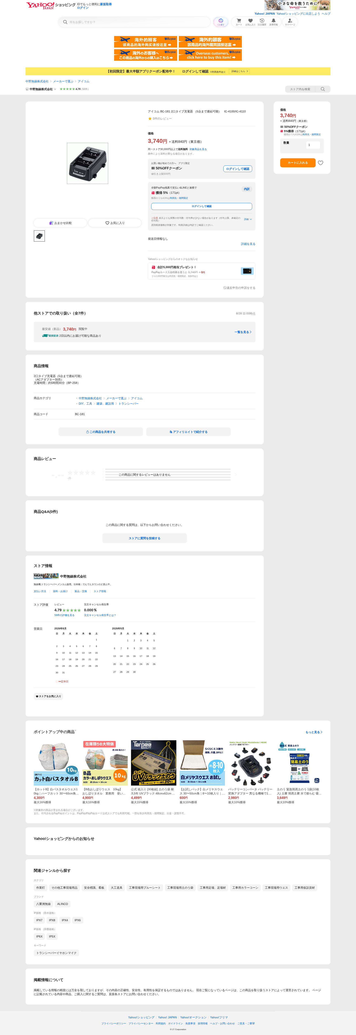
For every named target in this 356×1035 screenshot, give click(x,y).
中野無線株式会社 (37, 81)
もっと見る (313, 732)
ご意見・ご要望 (246, 1023)
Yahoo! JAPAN (265, 13)
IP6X (39, 936)
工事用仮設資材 (305, 887)
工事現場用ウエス (276, 887)
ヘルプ (326, 13)
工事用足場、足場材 (213, 887)
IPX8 (52, 920)
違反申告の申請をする (241, 287)
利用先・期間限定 (179, 198)
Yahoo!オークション (193, 1017)
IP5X (52, 936)
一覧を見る (242, 332)
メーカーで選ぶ (63, 81)
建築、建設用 (105, 403)
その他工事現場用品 (64, 887)
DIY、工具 (85, 403)
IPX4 (65, 920)
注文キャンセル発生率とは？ (100, 615)
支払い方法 (40, 591)
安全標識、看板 (94, 887)
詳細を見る (248, 244)
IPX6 (78, 920)
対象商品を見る (198, 149)
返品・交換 (81, 591)
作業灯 (40, 887)
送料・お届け (60, 591)
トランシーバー (128, 403)
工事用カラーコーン (245, 887)
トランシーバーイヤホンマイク (56, 953)
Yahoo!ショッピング (141, 1017)
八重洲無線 (43, 904)
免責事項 (190, 1023)
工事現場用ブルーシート (145, 887)
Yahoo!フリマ (219, 1017)
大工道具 (116, 887)
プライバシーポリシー (113, 1023)
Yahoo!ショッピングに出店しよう (298, 13)
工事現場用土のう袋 (180, 887)
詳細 (246, 219)
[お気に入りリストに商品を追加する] (320, 162)
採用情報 (203, 1023)
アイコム (83, 81)
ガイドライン (175, 1023)
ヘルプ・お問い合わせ (222, 1023)
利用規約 (161, 1023)
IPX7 (39, 920)
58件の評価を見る (64, 615)
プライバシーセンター (141, 1023)
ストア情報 (100, 591)
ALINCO (62, 904)
